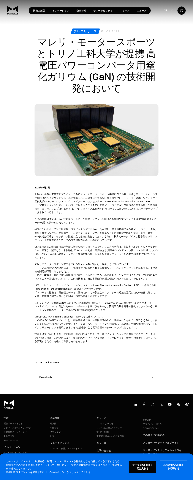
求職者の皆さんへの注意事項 (110, 436)
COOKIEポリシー (151, 428)
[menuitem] (39, 11)
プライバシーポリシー (153, 424)
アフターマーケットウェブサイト (161, 442)
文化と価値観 (102, 432)
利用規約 (147, 420)
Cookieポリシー (57, 472)
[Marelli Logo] (12, 13)
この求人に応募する (154, 435)
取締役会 (54, 428)
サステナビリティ (59, 442)
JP (165, 10)
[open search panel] (181, 10)
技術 (6, 417)
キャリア (101, 417)
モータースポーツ (12, 440)
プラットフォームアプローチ (17, 428)
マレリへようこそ (104, 423)
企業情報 (55, 417)
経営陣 (53, 423)
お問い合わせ (103, 450)
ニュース (101, 442)
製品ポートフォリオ (13, 423)
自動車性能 (9, 436)
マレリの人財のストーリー (109, 428)
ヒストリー (55, 436)
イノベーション (12, 447)
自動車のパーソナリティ (15, 432)
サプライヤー (56, 432)
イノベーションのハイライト (17, 453)
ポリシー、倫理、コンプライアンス (67, 448)
